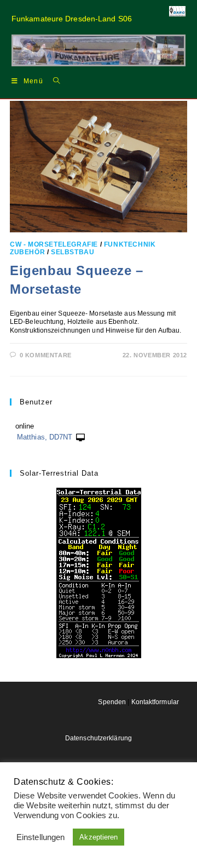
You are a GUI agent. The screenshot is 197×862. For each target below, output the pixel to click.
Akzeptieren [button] (98, 837)
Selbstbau (72, 252)
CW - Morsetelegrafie (54, 244)
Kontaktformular (155, 702)
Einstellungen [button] (40, 837)
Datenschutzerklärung (98, 738)
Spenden (112, 702)
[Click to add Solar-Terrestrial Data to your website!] (98, 572)
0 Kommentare (46, 355)
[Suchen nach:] (52, 80)
